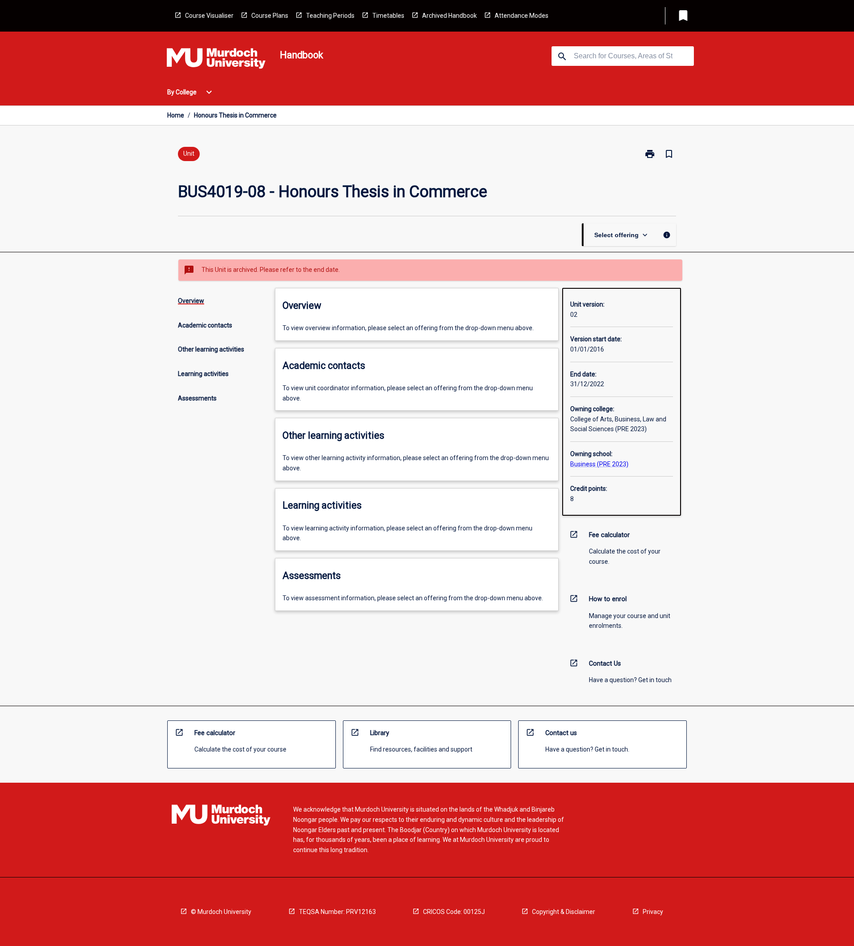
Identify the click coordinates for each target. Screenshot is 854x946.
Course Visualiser (209, 15)
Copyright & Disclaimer (563, 911)
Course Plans (269, 15)
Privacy (653, 911)
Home (175, 115)
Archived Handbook (449, 15)
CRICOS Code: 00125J (454, 911)
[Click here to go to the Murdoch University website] (216, 60)
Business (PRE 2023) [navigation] (599, 464)
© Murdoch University (221, 911)
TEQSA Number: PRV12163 (337, 911)
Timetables (388, 15)
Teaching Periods (330, 15)
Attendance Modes (521, 15)
